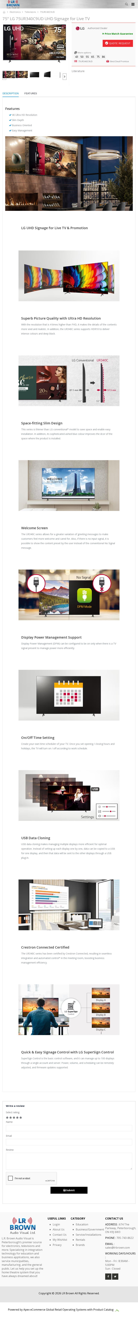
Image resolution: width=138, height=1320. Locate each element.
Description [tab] (11, 93)
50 (81, 57)
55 (87, 57)
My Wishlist (60, 1240)
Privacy (57, 1245)
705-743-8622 (125, 1238)
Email (9, 1135)
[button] (126, 4)
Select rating (12, 1112)
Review (10, 1149)
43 (76, 57)
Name (9, 1121)
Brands (80, 1245)
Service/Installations (88, 1235)
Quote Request (119, 43)
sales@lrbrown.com (117, 1247)
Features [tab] (30, 93)
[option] (34, 47)
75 (98, 57)
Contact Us (59, 1235)
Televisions (30, 12)
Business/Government (90, 1229)
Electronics (15, 12)
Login (56, 1224)
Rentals (80, 1240)
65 (92, 57)
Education (82, 1224)
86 (103, 57)
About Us (58, 1229)
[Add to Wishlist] (64, 27)
